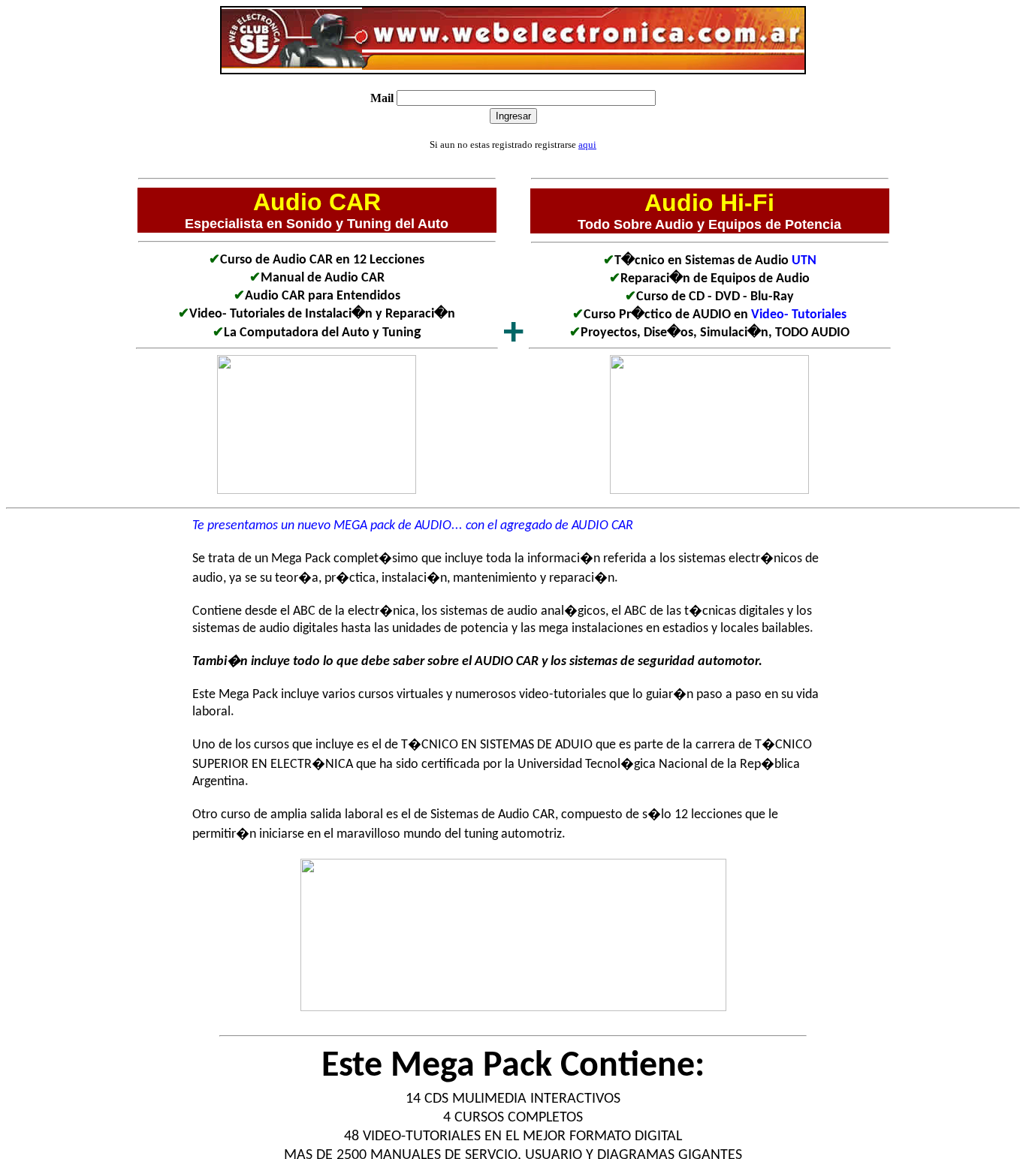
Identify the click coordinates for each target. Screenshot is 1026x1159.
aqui (587, 144)
